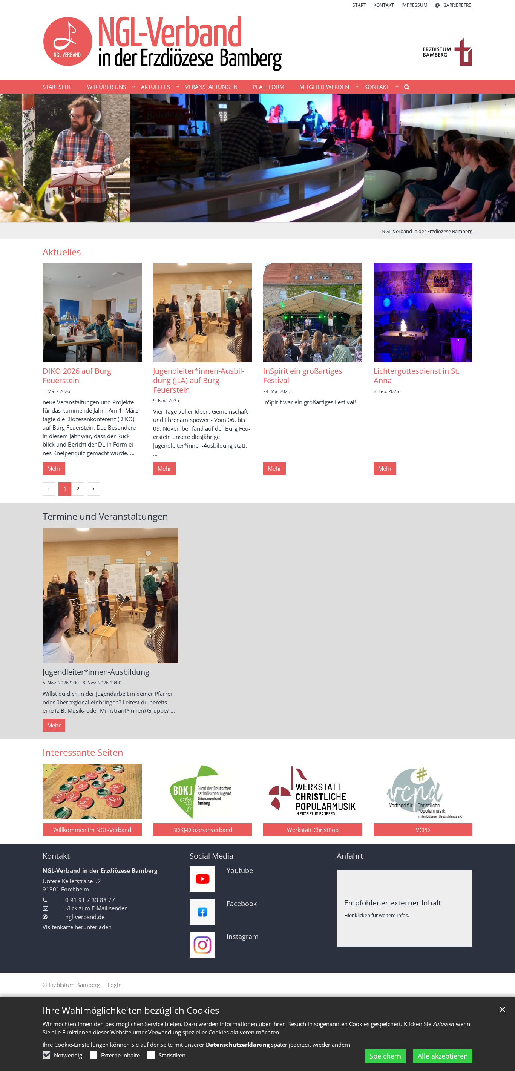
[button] (404, 88)
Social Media (211, 856)
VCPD (423, 829)
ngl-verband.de (84, 917)
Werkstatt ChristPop (313, 829)
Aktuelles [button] (155, 87)
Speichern (385, 1055)
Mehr (54, 468)
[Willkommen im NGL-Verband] (92, 791)
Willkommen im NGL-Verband (92, 829)
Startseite (57, 87)
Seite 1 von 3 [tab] (244, 215)
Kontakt (56, 856)
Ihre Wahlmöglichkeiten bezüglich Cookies (131, 1010)
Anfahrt (350, 856)
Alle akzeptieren (443, 1055)
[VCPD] (423, 791)
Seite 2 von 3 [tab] (257, 215)
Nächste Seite (499, 158)
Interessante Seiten (83, 752)
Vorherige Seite (15, 158)
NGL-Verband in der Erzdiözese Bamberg (427, 231)
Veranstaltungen (211, 87)
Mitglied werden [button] (324, 87)
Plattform (268, 87)
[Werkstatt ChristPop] (312, 791)
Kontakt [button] (376, 87)
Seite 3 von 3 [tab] (270, 215)
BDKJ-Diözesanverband (202, 829)
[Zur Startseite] (257, 44)
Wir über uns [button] (106, 87)
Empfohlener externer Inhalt (392, 902)
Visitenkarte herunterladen (77, 927)
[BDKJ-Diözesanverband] (202, 791)
